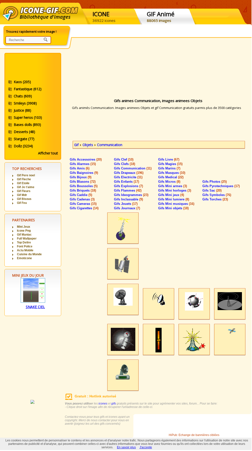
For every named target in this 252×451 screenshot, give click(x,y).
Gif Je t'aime (25, 187)
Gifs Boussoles (84, 186)
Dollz (23, 146)
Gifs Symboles (216, 195)
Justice (22, 110)
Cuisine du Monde (29, 254)
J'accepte (146, 447)
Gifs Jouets (126, 204)
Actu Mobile (25, 250)
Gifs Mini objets (173, 208)
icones (102, 403)
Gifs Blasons (83, 181)
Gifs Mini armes (172, 186)
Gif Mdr (22, 195)
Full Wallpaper (27, 238)
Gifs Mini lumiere (173, 199)
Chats (23, 96)
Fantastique (28, 89)
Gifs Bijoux (80, 177)
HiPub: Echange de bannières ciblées (194, 435)
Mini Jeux (23, 226)
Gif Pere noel (26, 175)
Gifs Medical (170, 177)
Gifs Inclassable (128, 199)
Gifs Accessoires (86, 159)
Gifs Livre (168, 159)
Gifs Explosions (128, 186)
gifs (113, 403)
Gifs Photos (214, 181)
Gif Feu (22, 203)
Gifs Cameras (83, 204)
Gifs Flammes (127, 190)
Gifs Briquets (83, 190)
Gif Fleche (24, 179)
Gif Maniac (24, 234)
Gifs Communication (133, 168)
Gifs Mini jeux (171, 195)
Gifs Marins (169, 168)
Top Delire (24, 242)
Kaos (22, 81)
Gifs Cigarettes (84, 208)
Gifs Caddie (81, 195)
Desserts (24, 131)
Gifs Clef (123, 159)
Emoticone (24, 258)
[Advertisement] (32, 67)
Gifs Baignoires (84, 173)
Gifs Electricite (128, 177)
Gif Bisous (24, 199)
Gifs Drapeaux (128, 173)
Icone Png (24, 230)
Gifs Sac (212, 190)
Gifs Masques (171, 173)
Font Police (24, 246)
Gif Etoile (23, 183)
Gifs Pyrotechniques (221, 186)
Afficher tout (48, 153)
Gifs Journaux (127, 208)
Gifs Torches (215, 199)
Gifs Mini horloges (174, 190)
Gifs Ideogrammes (131, 195)
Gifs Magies (170, 164)
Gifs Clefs (124, 164)
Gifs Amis (79, 168)
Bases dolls (27, 124)
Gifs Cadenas (82, 199)
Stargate (24, 138)
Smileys (25, 103)
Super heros (28, 117)
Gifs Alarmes (83, 164)
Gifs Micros (169, 181)
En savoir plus (126, 447)
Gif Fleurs (23, 191)
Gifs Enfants (126, 181)
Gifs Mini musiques (176, 204)
